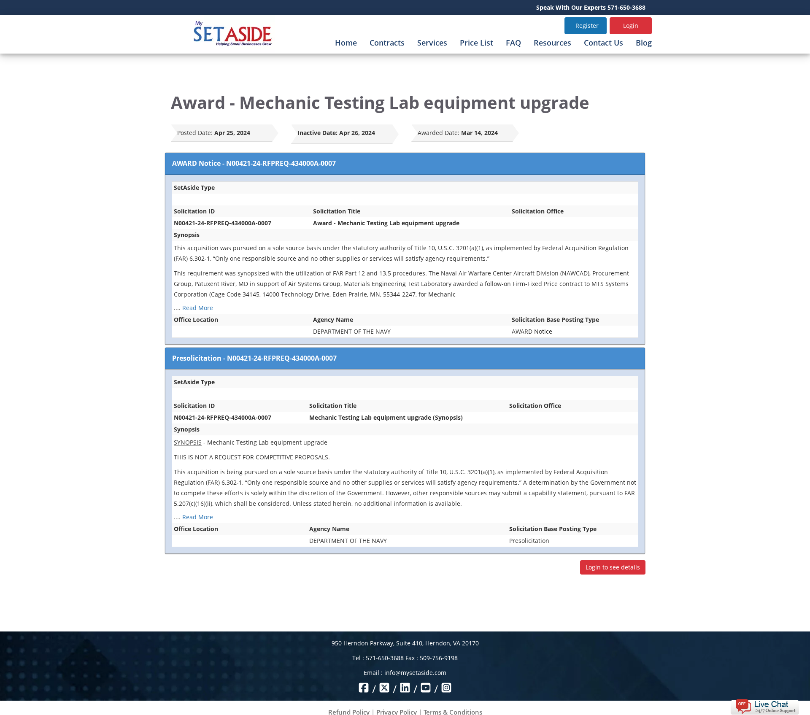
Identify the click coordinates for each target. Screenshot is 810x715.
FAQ (513, 43)
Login (630, 26)
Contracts (387, 43)
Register (587, 26)
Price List (476, 43)
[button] (765, 706)
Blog (644, 43)
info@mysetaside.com (415, 673)
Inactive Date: (317, 133)
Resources (552, 43)
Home (346, 43)
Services (432, 43)
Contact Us (603, 43)
